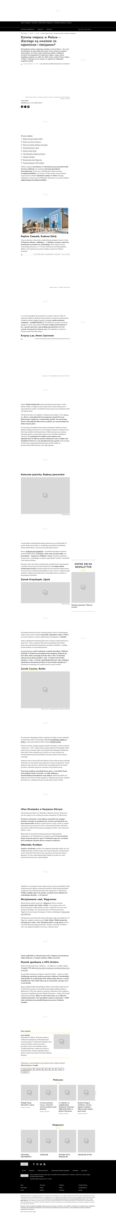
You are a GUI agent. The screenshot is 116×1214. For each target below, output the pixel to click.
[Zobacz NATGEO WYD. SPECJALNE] (67, 1141)
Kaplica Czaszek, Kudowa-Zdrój (33, 139)
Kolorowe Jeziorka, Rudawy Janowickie (35, 145)
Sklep (22, 23)
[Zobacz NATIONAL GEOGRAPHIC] (29, 1141)
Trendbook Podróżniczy (60, 23)
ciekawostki (38, 1069)
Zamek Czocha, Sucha (29, 151)
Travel (52, 1069)
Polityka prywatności (43, 1170)
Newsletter (27, 23)
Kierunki (37, 33)
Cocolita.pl (61, 1190)
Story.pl (80, 1190)
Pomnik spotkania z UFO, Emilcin (33, 163)
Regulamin (31, 1170)
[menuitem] (28, 29)
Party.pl (41, 1187)
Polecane (69, 23)
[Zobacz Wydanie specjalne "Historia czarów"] (83, 587)
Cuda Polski (34, 23)
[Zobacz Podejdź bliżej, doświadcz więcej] (29, 1093)
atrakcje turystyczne (27, 1069)
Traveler (31, 33)
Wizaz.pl (42, 1190)
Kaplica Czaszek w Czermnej (42, 320)
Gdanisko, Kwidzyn (29, 157)
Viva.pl (22, 1190)
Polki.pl (60, 1187)
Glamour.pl (42, 1185)
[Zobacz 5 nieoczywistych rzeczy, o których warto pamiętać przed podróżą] (48, 1093)
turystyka (60, 1069)
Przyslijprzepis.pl (83, 1187)
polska (46, 1069)
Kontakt (24, 1170)
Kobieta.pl (61, 1185)
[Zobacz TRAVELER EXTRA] (86, 1141)
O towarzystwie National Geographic (60, 1170)
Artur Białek (24, 101)
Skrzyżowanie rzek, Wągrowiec (32, 160)
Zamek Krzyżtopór (26, 651)
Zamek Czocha (29, 668)
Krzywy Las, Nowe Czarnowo (32, 142)
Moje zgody (84, 1170)
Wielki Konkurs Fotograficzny (46, 23)
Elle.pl (22, 1185)
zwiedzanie (25, 1072)
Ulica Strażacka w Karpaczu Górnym (34, 154)
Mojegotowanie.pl (83, 1185)
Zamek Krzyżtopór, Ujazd (31, 148)
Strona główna (24, 33)
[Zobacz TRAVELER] (48, 1141)
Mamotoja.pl (24, 1187)
